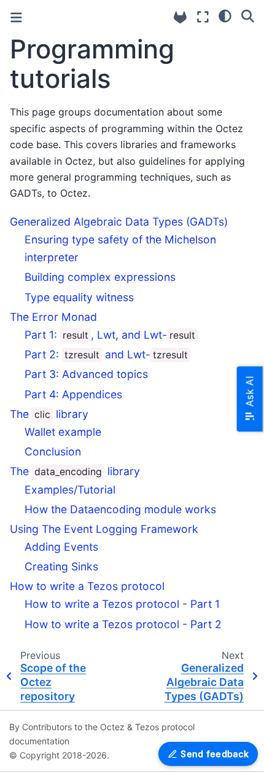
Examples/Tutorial (70, 489)
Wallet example (63, 431)
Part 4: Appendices (73, 394)
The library (49, 414)
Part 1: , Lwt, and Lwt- (110, 334)
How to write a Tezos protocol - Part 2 (123, 624)
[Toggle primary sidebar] (16, 17)
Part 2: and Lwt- (106, 354)
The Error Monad (53, 316)
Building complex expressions (100, 276)
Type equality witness (79, 297)
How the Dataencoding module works (120, 509)
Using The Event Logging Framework (104, 528)
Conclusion (53, 451)
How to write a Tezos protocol (87, 586)
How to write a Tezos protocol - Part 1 (122, 603)
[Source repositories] (180, 17)
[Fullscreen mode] (203, 17)
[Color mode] (225, 15)
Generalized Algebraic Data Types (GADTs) (119, 221)
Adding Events (61, 546)
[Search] (247, 15)
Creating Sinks (61, 566)
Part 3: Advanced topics (86, 374)
